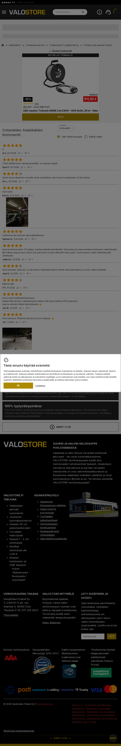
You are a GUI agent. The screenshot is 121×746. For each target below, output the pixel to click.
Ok (18, 385)
